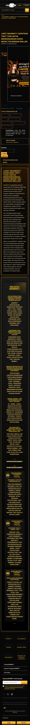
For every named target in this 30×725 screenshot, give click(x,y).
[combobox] (15, 10)
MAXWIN (8, 647)
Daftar (27, 5)
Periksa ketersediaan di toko (10, 160)
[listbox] (15, 121)
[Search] (27, 10)
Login (19, 5)
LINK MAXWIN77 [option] (6, 123)
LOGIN (4, 153)
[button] (8, 69)
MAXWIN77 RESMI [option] (14, 119)
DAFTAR (4, 156)
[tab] (15, 166)
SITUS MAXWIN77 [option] (15, 115)
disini (19, 133)
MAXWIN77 (6, 185)
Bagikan (5, 162)
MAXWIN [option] (4, 119)
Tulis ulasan (19, 108)
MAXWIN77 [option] (5, 115)
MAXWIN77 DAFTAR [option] (19, 123)
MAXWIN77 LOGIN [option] (6, 126)
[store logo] (11, 5)
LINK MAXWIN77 (8, 657)
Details (4, 166)
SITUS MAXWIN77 (21, 638)
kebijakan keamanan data (16, 687)
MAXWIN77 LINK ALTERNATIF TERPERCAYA (21, 657)
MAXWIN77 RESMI (21, 647)
